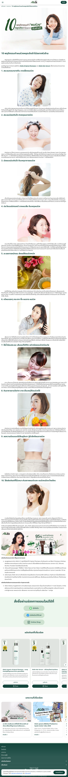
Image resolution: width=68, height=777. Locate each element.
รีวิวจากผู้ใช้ (4, 755)
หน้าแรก (3, 6)
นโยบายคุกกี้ (28, 773)
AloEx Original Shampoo (28, 66)
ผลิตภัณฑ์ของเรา (6, 761)
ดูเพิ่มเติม (15, 682)
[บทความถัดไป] (65, 719)
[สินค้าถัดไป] (65, 664)
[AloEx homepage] (34, 2)
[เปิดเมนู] (2, 2)
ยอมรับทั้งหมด (59, 772)
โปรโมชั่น (3, 749)
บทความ (9, 6)
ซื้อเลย (16, 686)
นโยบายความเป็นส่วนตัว (16, 773)
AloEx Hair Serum (44, 66)
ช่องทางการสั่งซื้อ (6, 758)
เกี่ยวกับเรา (4, 765)
